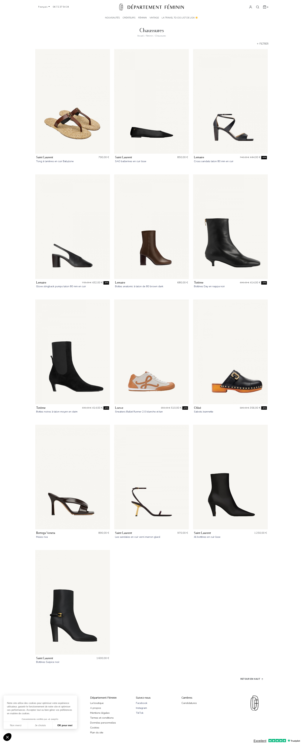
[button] (7, 737)
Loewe (119, 408)
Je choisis (40, 725)
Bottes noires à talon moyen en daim (57, 411)
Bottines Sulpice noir (47, 662)
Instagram (141, 708)
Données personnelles (103, 722)
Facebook (141, 703)
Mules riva (42, 537)
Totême (198, 282)
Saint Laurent (44, 157)
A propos (95, 708)
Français (43, 6)
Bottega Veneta (45, 533)
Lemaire (199, 157)
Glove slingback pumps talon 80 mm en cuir (61, 286)
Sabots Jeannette (203, 411)
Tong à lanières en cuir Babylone (55, 161)
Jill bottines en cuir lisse (207, 537)
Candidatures (189, 703)
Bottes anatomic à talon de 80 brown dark (139, 286)
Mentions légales (100, 713)
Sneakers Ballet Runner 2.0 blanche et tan (139, 411)
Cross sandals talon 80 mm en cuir (213, 161)
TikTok (139, 713)
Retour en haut (250, 679)
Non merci (15, 725)
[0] (264, 7)
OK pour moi (64, 725)
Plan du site (96, 732)
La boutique (97, 703)
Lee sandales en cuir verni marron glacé (137, 537)
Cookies (94, 727)
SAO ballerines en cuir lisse (130, 161)
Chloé (197, 408)
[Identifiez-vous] (250, 7)
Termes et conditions (102, 717)
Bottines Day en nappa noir (209, 286)
